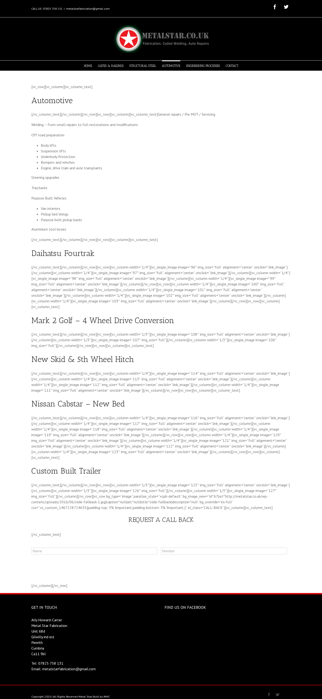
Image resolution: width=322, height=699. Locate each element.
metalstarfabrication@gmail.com (88, 8)
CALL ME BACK (49, 571)
